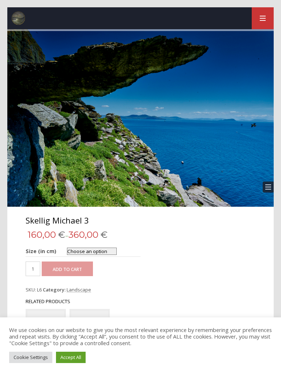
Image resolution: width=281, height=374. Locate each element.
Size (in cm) (41, 251)
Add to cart (67, 269)
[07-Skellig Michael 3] (140, 118)
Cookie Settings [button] (31, 357)
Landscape (79, 290)
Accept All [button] (70, 357)
